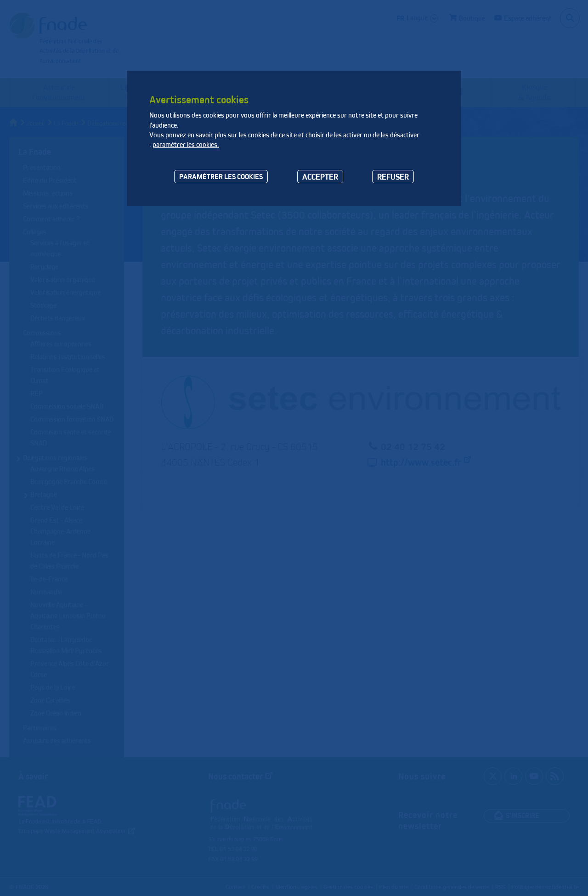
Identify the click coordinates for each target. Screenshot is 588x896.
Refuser (393, 176)
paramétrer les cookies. (186, 144)
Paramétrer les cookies (221, 176)
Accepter (320, 176)
